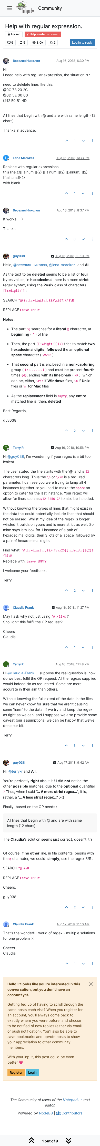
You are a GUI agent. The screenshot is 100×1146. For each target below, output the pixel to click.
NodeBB (46, 1113)
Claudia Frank (23, 607)
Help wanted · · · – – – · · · (44, 34)
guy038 (19, 256)
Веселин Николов (26, 61)
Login (32, 1072)
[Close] (91, 984)
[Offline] (8, 60)
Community (50, 8)
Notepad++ (72, 1100)
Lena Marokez (23, 158)
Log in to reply (82, 42)
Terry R (18, 448)
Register (16, 1072)
